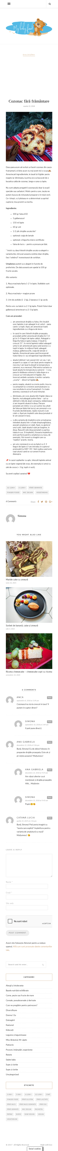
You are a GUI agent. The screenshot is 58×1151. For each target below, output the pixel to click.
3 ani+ (9, 1094)
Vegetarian (42, 492)
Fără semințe (35, 488)
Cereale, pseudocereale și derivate (21, 1001)
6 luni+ (22, 488)
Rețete (9, 1055)
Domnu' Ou (11, 1015)
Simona (22, 515)
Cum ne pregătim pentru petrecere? (21, 1006)
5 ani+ (18, 1094)
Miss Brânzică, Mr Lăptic (16, 1040)
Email (9, 893)
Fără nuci (11, 1104)
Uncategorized (12, 1075)
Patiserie (10, 1045)
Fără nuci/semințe (27, 1104)
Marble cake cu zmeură (17, 580)
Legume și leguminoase (16, 1035)
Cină (48, 1094)
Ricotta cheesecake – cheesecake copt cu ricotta (29, 672)
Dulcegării (29, 55)
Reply (50, 697)
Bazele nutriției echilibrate (17, 991)
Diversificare (11, 1010)
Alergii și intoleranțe (15, 986)
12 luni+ (11, 488)
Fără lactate (42, 1099)
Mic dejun (28, 492)
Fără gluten (27, 1099)
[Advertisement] (29, 79)
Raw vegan (29, 1114)
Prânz (9, 1114)
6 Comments (11, 502)
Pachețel (39, 1109)
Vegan (41, 1114)
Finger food (13, 492)
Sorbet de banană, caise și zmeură (22, 626)
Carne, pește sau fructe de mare (20, 996)
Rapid (18, 1114)
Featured (10, 1025)
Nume (9, 882)
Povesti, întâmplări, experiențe (19, 1050)
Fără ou (43, 1104)
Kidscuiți (9, 1030)
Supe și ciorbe (12, 1065)
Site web (9, 903)
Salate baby (11, 1060)
